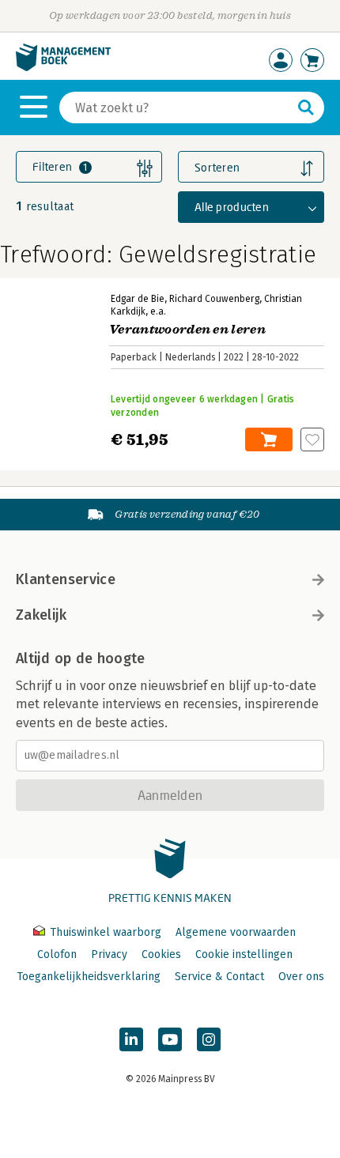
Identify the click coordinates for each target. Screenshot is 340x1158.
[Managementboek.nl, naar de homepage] (63, 67)
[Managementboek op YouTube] (170, 1039)
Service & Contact (219, 976)
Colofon (57, 954)
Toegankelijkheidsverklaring (89, 976)
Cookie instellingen (244, 954)
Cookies (161, 954)
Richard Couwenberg (214, 298)
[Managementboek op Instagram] (209, 1039)
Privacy (109, 954)
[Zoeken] (306, 107)
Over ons (301, 976)
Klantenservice (65, 579)
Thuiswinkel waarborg (105, 932)
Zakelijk (41, 615)
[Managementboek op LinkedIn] (131, 1039)
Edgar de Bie (137, 298)
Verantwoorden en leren (187, 330)
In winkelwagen (269, 439)
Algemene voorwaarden (236, 932)
